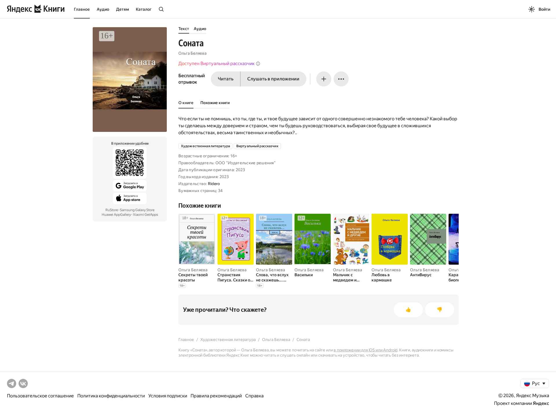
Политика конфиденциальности (111, 396)
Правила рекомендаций (216, 396)
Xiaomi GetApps (145, 215)
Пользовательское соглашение (40, 396)
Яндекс (541, 403)
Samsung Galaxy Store (137, 210)
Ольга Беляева (192, 53)
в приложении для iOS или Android (365, 350)
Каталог (143, 9)
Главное (82, 9)
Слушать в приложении (273, 79)
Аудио (103, 9)
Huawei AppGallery (116, 215)
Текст (183, 28)
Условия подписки (167, 396)
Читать (225, 79)
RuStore (111, 210)
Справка (254, 396)
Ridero (214, 183)
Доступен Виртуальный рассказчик (216, 63)
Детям (122, 9)
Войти (544, 9)
